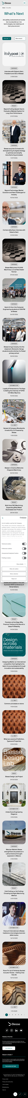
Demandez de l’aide (10, 1066)
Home (3, 7)
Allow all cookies (14, 569)
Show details (20, 564)
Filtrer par (6, 38)
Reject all (14, 578)
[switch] (24, 548)
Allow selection (14, 573)
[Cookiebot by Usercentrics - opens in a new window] (20, 518)
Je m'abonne (8, 1048)
